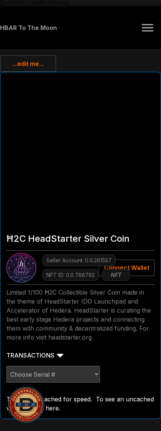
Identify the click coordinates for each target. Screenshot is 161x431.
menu (147, 27)
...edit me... (28, 63)
